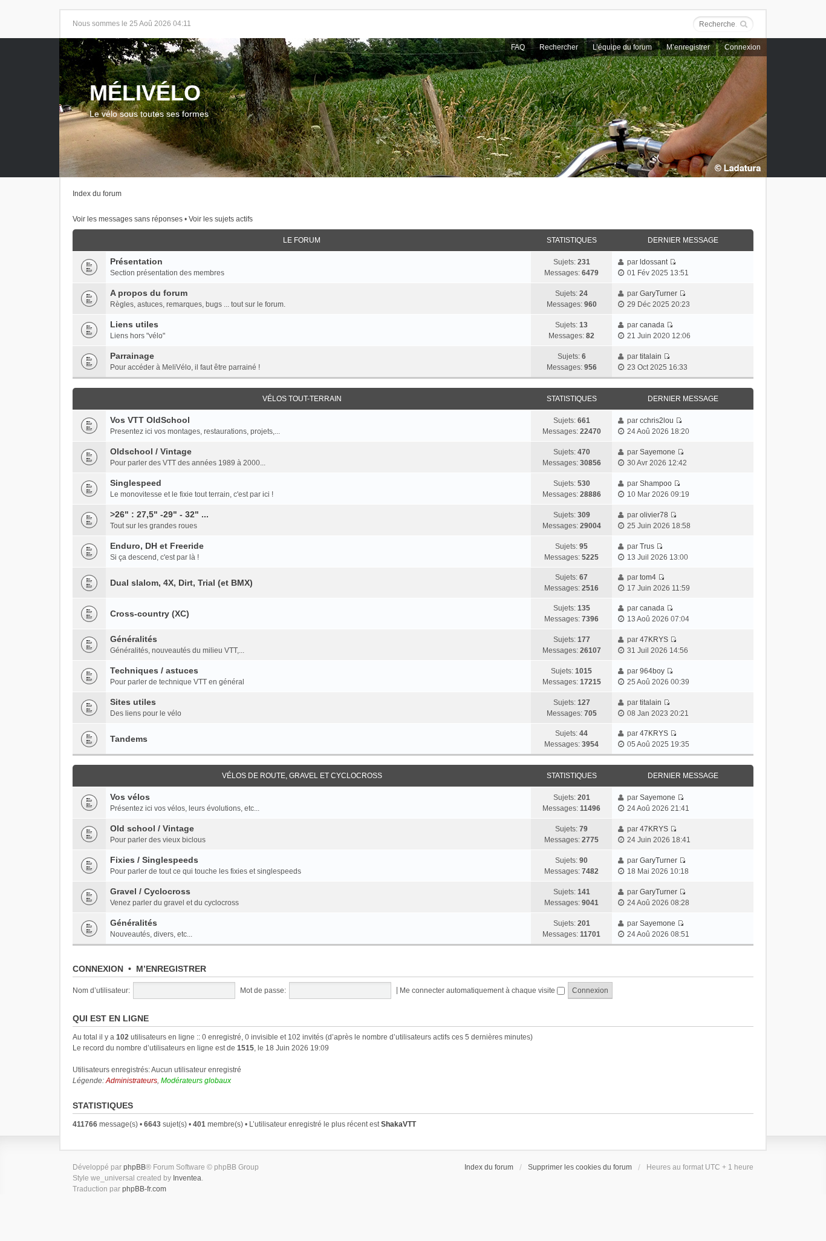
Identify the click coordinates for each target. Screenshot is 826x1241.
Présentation (136, 261)
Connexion (742, 47)
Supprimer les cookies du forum (580, 1167)
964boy (652, 671)
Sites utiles (133, 702)
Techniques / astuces (154, 670)
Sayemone (657, 452)
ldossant (654, 262)
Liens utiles (134, 324)
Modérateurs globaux (196, 1080)
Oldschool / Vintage (151, 451)
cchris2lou (657, 420)
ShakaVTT (398, 1124)
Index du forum (97, 193)
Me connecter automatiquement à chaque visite (478, 990)
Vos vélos (130, 797)
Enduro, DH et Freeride (157, 546)
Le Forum (301, 240)
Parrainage (132, 356)
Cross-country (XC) (149, 613)
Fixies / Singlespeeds (154, 860)
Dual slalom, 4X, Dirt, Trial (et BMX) (181, 583)
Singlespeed (135, 483)
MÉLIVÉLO (145, 92)
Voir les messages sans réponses (128, 219)
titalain (651, 356)
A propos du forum (148, 293)
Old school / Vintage (152, 828)
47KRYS (654, 639)
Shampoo (656, 483)
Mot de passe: (263, 990)
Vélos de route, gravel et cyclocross (302, 775)
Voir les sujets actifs (221, 219)
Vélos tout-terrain (302, 399)
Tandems (129, 739)
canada (652, 325)
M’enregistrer (688, 47)
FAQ (518, 47)
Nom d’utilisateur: (101, 990)
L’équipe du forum (622, 47)
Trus (647, 546)
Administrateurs (131, 1080)
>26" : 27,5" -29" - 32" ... (159, 514)
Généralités (133, 639)
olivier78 (654, 515)
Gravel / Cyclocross (150, 891)
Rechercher (558, 47)
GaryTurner (658, 293)
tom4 (648, 577)
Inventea (187, 1178)
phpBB (134, 1167)
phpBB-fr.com (144, 1189)
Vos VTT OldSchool (150, 420)
